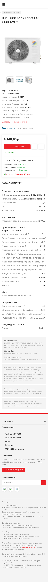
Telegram (9, 445)
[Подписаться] (43, 482)
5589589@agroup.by (14, 449)
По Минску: (8, 164)
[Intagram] (4, 489)
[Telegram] (17, 489)
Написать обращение (13, 470)
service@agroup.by (28, 547)
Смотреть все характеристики (14, 122)
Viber (7, 441)
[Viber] (10, 489)
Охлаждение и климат (11, 12)
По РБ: (6, 167)
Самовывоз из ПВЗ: (11, 170)
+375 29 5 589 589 (13, 433)
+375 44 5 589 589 (13, 437)
